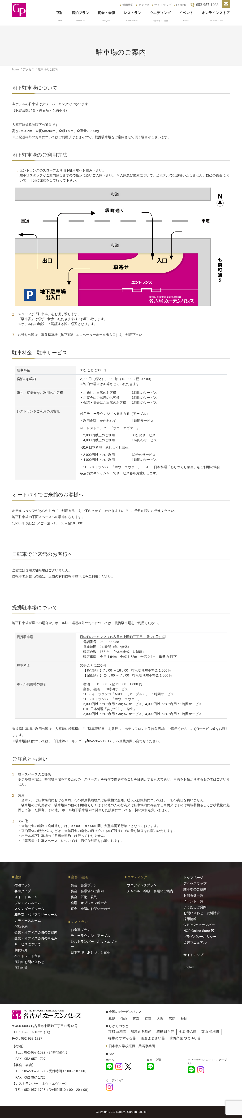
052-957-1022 (31, 1032)
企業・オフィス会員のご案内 (35, 932)
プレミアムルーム (27, 903)
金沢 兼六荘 (187, 1031)
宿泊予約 (21, 926)
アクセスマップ (195, 883)
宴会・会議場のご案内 (87, 891)
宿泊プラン (80, 13)
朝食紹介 (21, 950)
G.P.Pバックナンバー (199, 925)
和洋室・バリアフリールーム (35, 915)
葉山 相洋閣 (210, 1031)
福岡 (184, 1018)
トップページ (193, 877)
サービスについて (27, 944)
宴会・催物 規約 (84, 897)
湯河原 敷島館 (141, 1031)
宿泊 (59, 13)
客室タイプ (22, 891)
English (181, 5)
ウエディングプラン (142, 885)
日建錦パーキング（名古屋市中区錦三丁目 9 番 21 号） (121, 637)
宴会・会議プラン (84, 885)
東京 (136, 1018)
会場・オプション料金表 (89, 903)
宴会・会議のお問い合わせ (90, 909)
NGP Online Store (197, 931)
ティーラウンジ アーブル (90, 936)
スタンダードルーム (29, 909)
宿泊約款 (21, 968)
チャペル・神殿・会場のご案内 (150, 891)
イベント (186, 13)
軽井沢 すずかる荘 (122, 1038)
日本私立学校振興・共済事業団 (132, 1046)
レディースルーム (27, 920)
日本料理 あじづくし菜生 (90, 952)
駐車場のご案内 (195, 889)
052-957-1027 (34, 1071)
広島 (172, 1018)
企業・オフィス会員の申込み (35, 938)
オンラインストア (216, 13)
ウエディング (160, 13)
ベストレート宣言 (27, 956)
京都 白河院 (117, 1031)
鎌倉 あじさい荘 (153, 1038)
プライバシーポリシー (199, 936)
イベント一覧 (193, 901)
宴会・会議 (106, 13)
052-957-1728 (34, 1090)
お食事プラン (81, 930)
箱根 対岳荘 (165, 1031)
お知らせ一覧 (193, 895)
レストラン (132, 13)
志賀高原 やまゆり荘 (185, 1038)
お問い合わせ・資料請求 (201, 913)
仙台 (124, 1018)
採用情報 (128, 5)
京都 (148, 1018)
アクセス (144, 5)
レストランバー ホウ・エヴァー (94, 944)
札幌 (111, 1018)
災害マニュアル (195, 942)
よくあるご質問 (195, 907)
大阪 (160, 1018)
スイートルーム (26, 897)
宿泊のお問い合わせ (29, 962)
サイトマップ (162, 5)
